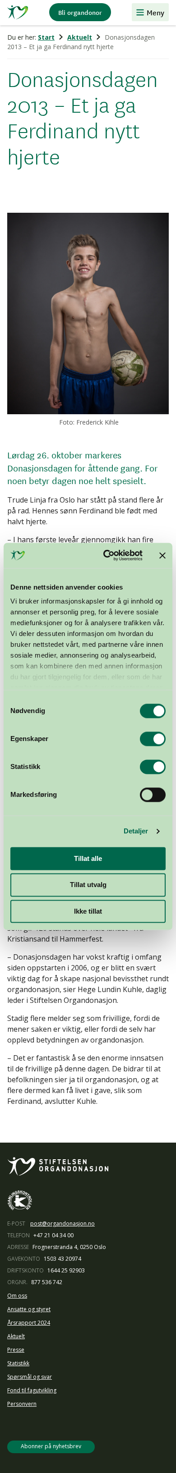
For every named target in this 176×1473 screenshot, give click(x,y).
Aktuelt (79, 37)
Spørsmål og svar (29, 1377)
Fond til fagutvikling (31, 1390)
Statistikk (18, 1363)
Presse (15, 1350)
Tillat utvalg (88, 885)
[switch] (153, 739)
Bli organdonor (80, 12)
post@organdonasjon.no (62, 1223)
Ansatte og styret (29, 1309)
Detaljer (136, 831)
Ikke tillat (88, 911)
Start (46, 37)
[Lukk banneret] (162, 555)
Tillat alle (88, 858)
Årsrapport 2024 (28, 1323)
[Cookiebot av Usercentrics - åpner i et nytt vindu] (107, 555)
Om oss (17, 1295)
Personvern (22, 1404)
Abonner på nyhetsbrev (51, 1446)
